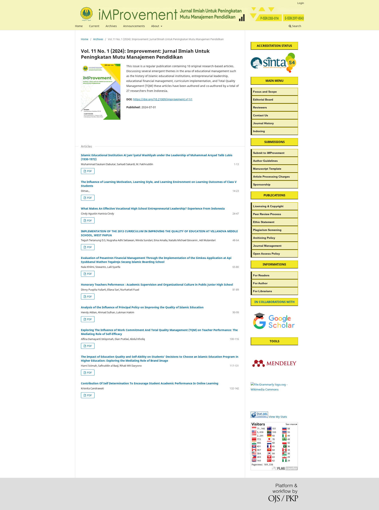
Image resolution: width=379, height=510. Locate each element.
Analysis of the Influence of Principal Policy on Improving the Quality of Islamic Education (142, 307)
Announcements (134, 26)
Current (94, 26)
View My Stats (278, 417)
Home (79, 26)
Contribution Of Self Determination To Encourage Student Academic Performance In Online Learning (149, 383)
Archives (111, 26)
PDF (89, 171)
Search (296, 26)
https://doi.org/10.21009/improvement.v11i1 (162, 99)
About (155, 26)
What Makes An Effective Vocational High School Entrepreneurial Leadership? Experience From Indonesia (153, 208)
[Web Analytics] (259, 417)
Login (300, 3)
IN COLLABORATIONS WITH (274, 302)
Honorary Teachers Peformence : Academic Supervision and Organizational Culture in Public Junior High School (157, 284)
